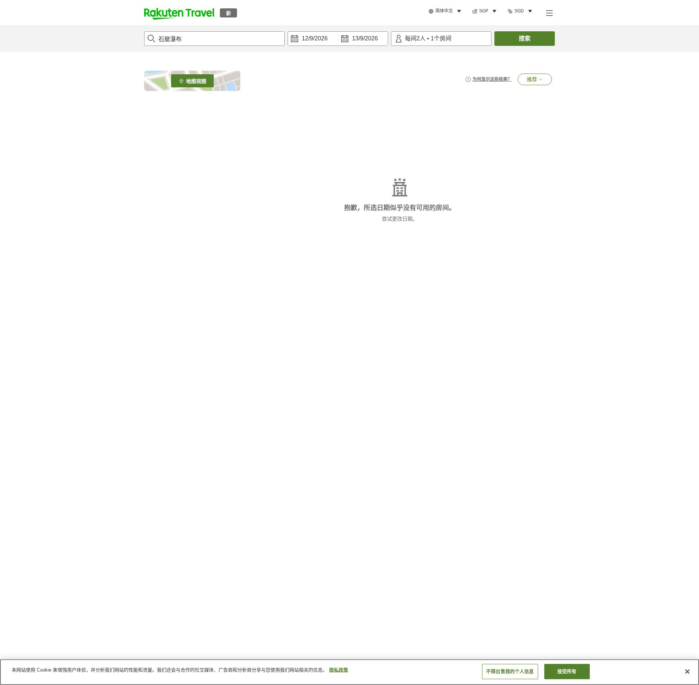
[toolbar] (338, 38)
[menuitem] (446, 11)
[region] (349, 672)
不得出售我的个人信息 (510, 671)
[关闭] (687, 672)
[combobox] (214, 38)
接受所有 (567, 671)
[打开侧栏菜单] (549, 13)
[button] (179, 13)
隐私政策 (338, 670)
